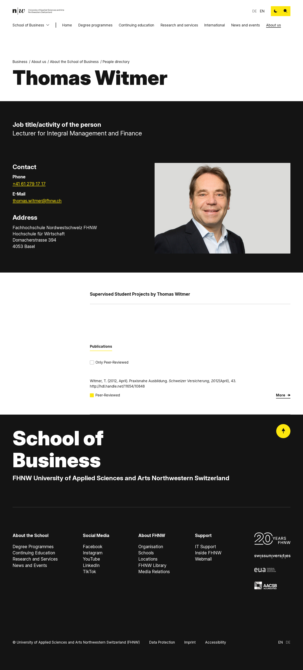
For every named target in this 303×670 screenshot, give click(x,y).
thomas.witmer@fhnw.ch (37, 200)
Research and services (179, 25)
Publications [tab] (101, 346)
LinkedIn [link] (91, 565)
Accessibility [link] (215, 642)
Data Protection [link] (162, 642)
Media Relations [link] (154, 571)
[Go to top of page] (283, 431)
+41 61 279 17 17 (29, 183)
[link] (38, 11)
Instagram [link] (92, 552)
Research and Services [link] (35, 559)
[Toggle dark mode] (276, 11)
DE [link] (254, 11)
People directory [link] (116, 61)
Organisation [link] (150, 546)
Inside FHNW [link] (208, 552)
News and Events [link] (30, 565)
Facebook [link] (92, 546)
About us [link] (38, 61)
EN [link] (262, 11)
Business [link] (20, 61)
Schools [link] (146, 552)
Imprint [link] (190, 642)
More (280, 395)
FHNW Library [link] (152, 565)
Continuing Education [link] (34, 552)
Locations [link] (147, 559)
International (214, 25)
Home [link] (67, 25)
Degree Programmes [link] (33, 546)
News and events (245, 25)
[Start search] (285, 11)
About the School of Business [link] (74, 61)
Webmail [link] (203, 559)
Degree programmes (95, 25)
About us (273, 25)
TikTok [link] (89, 571)
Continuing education (136, 25)
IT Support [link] (205, 546)
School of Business (28, 25)
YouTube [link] (91, 559)
